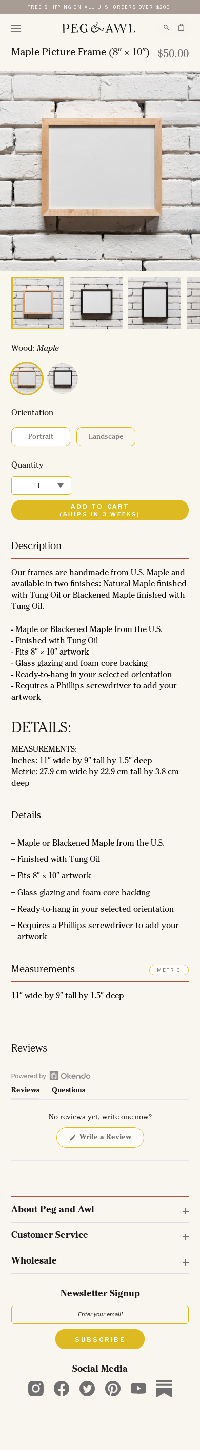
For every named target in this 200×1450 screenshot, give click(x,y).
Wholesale (34, 1261)
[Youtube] (138, 1388)
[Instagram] (36, 1388)
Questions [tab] (68, 1093)
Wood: (35, 349)
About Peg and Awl (52, 1210)
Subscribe (100, 1340)
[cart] (181, 27)
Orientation (32, 414)
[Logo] (98, 27)
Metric (169, 970)
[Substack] (164, 1388)
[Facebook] (61, 1388)
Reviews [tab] (25, 1093)
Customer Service (49, 1236)
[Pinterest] (113, 1388)
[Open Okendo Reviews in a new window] (51, 1075)
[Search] (166, 27)
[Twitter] (87, 1388)
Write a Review (106, 1140)
